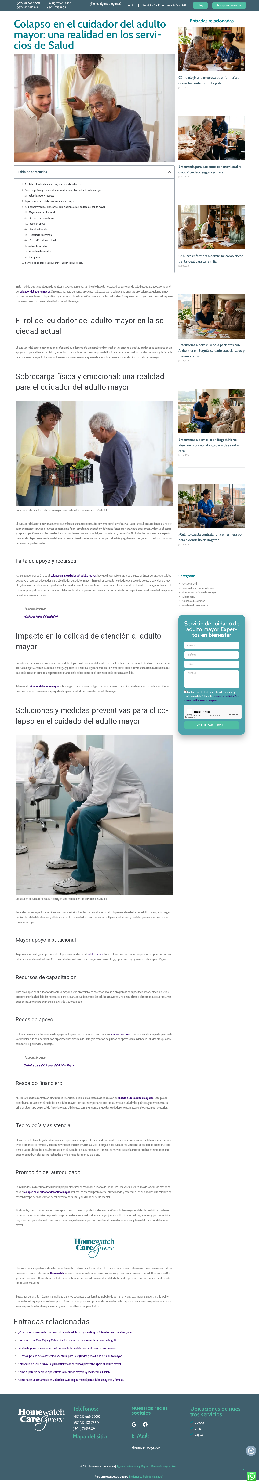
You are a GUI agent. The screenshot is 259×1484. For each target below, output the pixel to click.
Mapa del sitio (90, 1436)
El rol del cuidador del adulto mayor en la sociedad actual (53, 184)
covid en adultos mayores (195, 605)
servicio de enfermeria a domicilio (198, 588)
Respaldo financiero (39, 229)
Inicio (130, 5)
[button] (169, 172)
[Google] (133, 1424)
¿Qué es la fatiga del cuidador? (41, 616)
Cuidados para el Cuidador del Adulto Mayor (49, 1065)
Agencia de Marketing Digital (132, 1466)
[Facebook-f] (242, 1470)
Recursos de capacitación (41, 218)
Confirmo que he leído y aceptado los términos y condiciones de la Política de (211, 696)
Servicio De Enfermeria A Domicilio (165, 5)
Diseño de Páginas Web (164, 1466)
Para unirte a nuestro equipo (128, 1476)
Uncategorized (189, 583)
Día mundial (188, 596)
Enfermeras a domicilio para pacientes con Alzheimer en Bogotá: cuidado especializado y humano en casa (211, 350)
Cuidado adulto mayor (193, 600)
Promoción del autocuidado (43, 240)
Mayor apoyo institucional (42, 212)
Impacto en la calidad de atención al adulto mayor (49, 201)
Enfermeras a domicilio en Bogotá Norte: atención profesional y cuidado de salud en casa (209, 445)
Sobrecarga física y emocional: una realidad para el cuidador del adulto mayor (63, 190)
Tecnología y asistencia (40, 234)
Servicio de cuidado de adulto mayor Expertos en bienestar (54, 262)
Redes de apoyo (37, 223)
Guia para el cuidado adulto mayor (199, 592)
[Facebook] (145, 1424)
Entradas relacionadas (36, 246)
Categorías (34, 257)
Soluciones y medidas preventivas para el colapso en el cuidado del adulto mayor (65, 207)
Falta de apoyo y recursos (41, 195)
